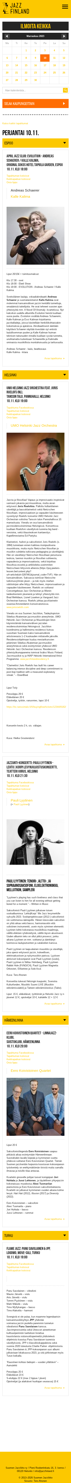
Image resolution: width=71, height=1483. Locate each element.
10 (45, 58)
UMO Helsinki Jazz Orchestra (34, 425)
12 (64, 58)
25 (54, 72)
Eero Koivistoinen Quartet (31, 1071)
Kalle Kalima (20, 196)
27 (7, 80)
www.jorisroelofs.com (18, 607)
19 (64, 65)
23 (35, 72)
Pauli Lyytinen (22, 800)
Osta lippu (12, 182)
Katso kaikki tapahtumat (15, 123)
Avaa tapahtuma (53, 358)
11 (54, 58)
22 (26, 72)
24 (45, 72)
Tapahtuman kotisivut (18, 175)
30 (35, 80)
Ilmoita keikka (36, 26)
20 (7, 72)
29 (26, 80)
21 (16, 72)
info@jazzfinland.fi (44, 1471)
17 (45, 65)
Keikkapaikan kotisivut (18, 179)
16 (35, 65)
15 (26, 65)
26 (64, 72)
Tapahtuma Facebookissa (20, 407)
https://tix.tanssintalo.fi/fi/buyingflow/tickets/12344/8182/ (36, 706)
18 (54, 65)
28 (16, 80)
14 (16, 65)
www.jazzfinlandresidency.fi (34, 659)
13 (7, 65)
